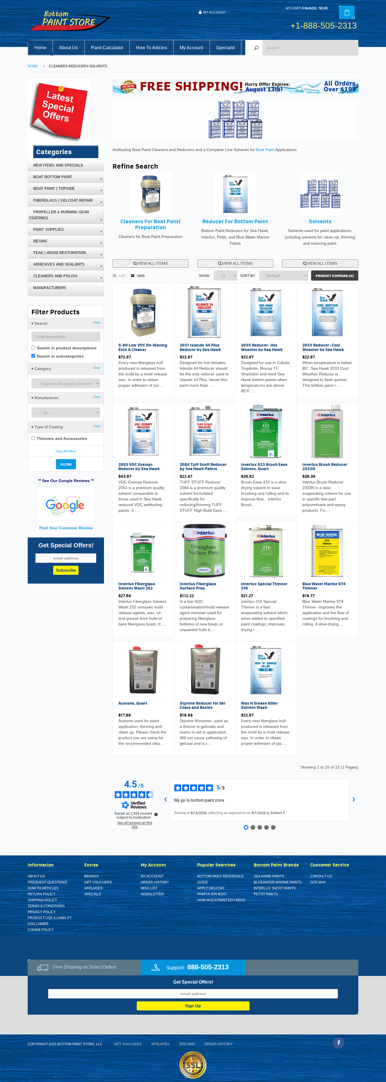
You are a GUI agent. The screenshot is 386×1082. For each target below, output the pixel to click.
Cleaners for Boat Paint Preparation (150, 224)
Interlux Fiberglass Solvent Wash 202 (136, 586)
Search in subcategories (60, 356)
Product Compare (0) (335, 276)
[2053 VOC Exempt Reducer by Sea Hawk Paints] (143, 431)
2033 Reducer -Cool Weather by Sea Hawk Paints (323, 349)
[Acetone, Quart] (143, 669)
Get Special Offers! (193, 982)
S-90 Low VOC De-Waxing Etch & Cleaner (142, 347)
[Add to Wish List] (124, 386)
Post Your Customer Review (66, 528)
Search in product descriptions (66, 348)
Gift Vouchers (98, 882)
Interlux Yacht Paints (275, 888)
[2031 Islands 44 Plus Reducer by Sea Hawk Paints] (204, 311)
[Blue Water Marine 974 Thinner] (327, 550)
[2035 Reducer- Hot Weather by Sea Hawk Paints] (266, 311)
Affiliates (93, 888)
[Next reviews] (354, 800)
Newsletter (152, 894)
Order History (155, 882)
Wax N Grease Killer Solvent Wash (259, 705)
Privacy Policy (42, 912)
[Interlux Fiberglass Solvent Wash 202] (143, 550)
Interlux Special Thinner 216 (264, 586)
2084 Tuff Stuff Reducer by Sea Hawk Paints (203, 466)
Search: (65, 323)
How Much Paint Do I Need (221, 900)
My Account (152, 876)
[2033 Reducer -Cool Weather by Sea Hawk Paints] (327, 311)
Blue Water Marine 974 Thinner (324, 586)
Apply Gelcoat (211, 888)
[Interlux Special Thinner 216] (266, 550)
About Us (36, 876)
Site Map (318, 882)
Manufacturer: (65, 397)
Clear (96, 322)
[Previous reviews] (165, 800)
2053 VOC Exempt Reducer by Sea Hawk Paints (139, 469)
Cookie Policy (41, 930)
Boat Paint (265, 149)
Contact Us (321, 876)
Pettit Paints (266, 894)
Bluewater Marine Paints (278, 882)
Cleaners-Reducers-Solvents (78, 66)
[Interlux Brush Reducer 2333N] (327, 431)
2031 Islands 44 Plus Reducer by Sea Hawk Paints (200, 349)
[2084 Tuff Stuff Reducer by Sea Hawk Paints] (204, 431)
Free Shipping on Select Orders (84, 967)
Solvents (320, 221)
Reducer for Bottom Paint (235, 221)
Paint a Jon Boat (212, 894)
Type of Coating (65, 426)
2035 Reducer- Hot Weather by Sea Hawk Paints (262, 349)
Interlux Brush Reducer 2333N (324, 466)
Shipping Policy (42, 900)
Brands (91, 876)
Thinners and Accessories (61, 438)
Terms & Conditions (46, 906)
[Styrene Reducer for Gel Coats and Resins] (204, 669)
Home (33, 66)
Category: (65, 368)
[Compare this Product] (136, 386)
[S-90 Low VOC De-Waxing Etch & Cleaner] (143, 311)
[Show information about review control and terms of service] (156, 814)
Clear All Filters (66, 451)
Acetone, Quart (132, 703)
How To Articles (43, 888)
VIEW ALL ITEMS (152, 263)
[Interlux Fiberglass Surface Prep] (204, 550)
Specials (92, 894)
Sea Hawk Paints (269, 876)
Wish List (149, 888)
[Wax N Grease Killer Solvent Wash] (266, 669)
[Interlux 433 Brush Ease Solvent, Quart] (266, 431)
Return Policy (41, 894)
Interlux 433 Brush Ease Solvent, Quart (264, 466)
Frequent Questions (47, 882)
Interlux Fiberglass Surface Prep (198, 586)
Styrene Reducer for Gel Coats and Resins (202, 705)
